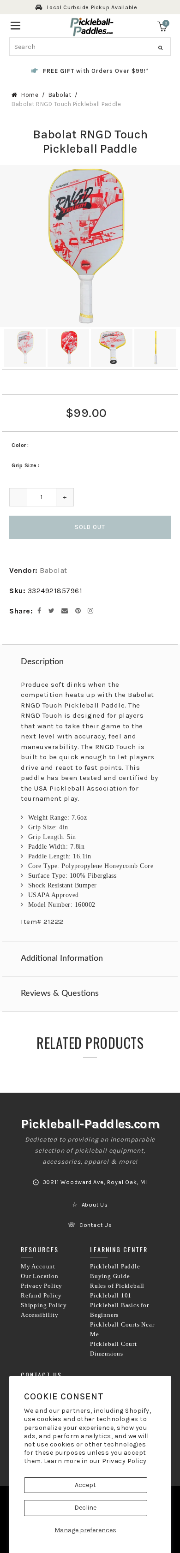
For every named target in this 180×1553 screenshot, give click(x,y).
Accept (85, 1485)
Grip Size (24, 465)
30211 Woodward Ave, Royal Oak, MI (95, 1182)
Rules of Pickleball (117, 1286)
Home (29, 94)
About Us (95, 1205)
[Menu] (15, 24)
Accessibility (39, 1315)
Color (19, 445)
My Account (38, 1266)
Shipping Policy (44, 1305)
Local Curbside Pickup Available (92, 7)
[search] (89, 46)
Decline (85, 1507)
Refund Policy (41, 1295)
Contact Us (95, 1225)
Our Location (40, 1276)
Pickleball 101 (111, 1295)
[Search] (160, 48)
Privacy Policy (124, 1461)
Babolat (60, 94)
